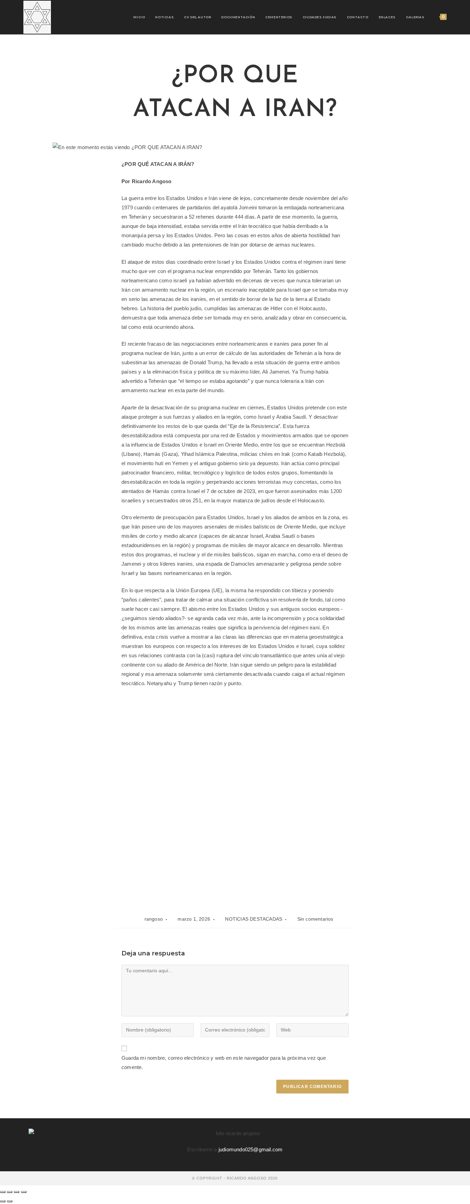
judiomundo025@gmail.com (250, 1149)
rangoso (154, 919)
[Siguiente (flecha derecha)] (9, 1201)
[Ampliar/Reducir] (3, 1192)
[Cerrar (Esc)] (23, 1192)
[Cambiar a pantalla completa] (9, 1192)
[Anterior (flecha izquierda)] (3, 1201)
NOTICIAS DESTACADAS (253, 919)
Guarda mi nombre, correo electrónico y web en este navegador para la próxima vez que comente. (223, 1062)
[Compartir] (16, 1192)
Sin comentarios (315, 919)
